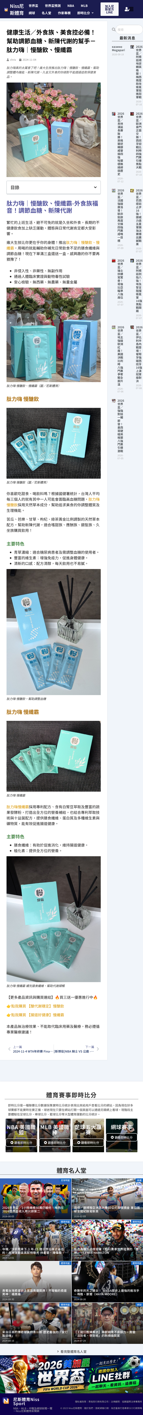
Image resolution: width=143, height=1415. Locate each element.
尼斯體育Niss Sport (26, 1401)
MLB (84, 5)
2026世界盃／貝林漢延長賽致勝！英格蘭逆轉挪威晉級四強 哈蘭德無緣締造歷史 (120, 143)
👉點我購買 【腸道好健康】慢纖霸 (35, 1014)
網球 (32, 12)
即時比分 (83, 12)
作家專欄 (64, 12)
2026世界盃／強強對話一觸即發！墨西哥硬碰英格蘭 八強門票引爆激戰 (121, 426)
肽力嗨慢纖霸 (18, 806)
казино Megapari (118, 48)
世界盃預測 (53, 5)
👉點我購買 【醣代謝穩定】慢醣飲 (35, 1006)
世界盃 (33, 5)
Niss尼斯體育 (17, 9)
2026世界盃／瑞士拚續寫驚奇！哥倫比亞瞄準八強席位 (120, 278)
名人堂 (46, 12)
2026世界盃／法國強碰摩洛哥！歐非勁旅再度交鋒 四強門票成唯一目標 (121, 215)
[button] (85, 12)
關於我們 (88, 1408)
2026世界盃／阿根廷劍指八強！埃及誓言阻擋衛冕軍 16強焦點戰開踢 (139, 285)
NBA (70, 5)
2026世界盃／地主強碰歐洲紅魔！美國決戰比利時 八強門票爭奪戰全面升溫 (120, 355)
